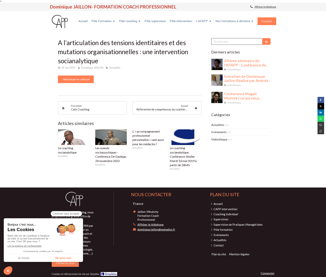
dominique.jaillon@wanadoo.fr (156, 229)
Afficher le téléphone (265, 6)
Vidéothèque (219, 139)
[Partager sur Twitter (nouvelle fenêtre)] (321, 106)
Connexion (267, 273)
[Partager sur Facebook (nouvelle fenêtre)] (321, 100)
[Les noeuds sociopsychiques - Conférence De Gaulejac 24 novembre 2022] (111, 137)
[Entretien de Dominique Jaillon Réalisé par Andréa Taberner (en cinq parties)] (217, 80)
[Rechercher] (266, 41)
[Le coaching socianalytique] (74, 137)
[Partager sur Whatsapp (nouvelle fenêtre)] (321, 119)
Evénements (219, 132)
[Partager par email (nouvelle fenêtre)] (321, 125)
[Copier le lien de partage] (321, 131)
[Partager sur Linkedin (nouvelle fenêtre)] (321, 112)
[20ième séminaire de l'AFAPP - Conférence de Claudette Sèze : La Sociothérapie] (217, 64)
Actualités (217, 125)
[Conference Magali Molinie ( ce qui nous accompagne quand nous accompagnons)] (217, 97)
